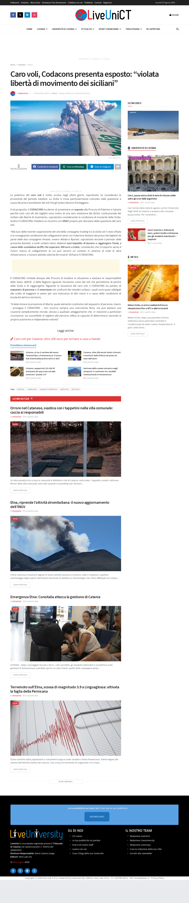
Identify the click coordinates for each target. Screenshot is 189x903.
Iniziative (25, 2)
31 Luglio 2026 (148, 202)
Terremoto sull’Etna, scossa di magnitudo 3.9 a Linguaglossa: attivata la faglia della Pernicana (64, 689)
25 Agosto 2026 (34, 362)
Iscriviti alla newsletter (141, 853)
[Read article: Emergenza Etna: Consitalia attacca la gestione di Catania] (65, 633)
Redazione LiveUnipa (140, 844)
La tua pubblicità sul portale (86, 840)
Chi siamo (77, 836)
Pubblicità (88, 2)
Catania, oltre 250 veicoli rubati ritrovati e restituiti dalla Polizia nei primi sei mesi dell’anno (102, 355)
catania (20, 389)
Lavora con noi (79, 849)
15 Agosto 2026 (31, 696)
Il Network (14, 2)
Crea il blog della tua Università (88, 853)
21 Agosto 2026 (31, 417)
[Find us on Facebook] (13, 15)
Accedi (175, 14)
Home (29, 29)
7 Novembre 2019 (41, 93)
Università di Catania (63, 29)
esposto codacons (48, 389)
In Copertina (153, 29)
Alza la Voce (35, 2)
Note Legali (18, 862)
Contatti (98, 2)
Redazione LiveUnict (140, 836)
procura (75, 389)
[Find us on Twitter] (20, 15)
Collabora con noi (75, 2)
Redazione (23, 93)
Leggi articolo (21, 490)
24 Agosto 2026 (34, 378)
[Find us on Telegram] (27, 15)
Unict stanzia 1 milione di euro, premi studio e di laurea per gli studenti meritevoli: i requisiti (163, 234)
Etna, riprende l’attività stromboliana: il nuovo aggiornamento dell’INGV (59, 504)
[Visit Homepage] (103, 15)
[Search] (177, 29)
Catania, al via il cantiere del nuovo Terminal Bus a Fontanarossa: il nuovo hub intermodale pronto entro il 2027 (43, 355)
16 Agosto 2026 (31, 511)
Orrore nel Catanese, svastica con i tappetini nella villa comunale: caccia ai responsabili (61, 410)
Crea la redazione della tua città (146, 849)
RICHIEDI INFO (97, 816)
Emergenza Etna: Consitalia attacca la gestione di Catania (55, 596)
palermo (65, 389)
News (30, 64)
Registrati (107, 2)
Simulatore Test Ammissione (54, 2)
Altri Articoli (66, 781)
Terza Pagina (132, 29)
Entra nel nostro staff (82, 844)
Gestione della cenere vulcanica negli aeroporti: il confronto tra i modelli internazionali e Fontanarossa (100, 371)
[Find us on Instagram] (34, 15)
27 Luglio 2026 (155, 243)
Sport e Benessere (109, 29)
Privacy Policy (157, 878)
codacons (32, 389)
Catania (41, 29)
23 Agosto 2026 (91, 378)
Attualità (86, 29)
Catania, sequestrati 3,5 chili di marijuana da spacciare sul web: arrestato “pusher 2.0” (41, 371)
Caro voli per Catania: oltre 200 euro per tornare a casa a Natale (56, 339)
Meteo (133, 267)
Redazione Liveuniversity (142, 840)
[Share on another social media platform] (118, 167)
